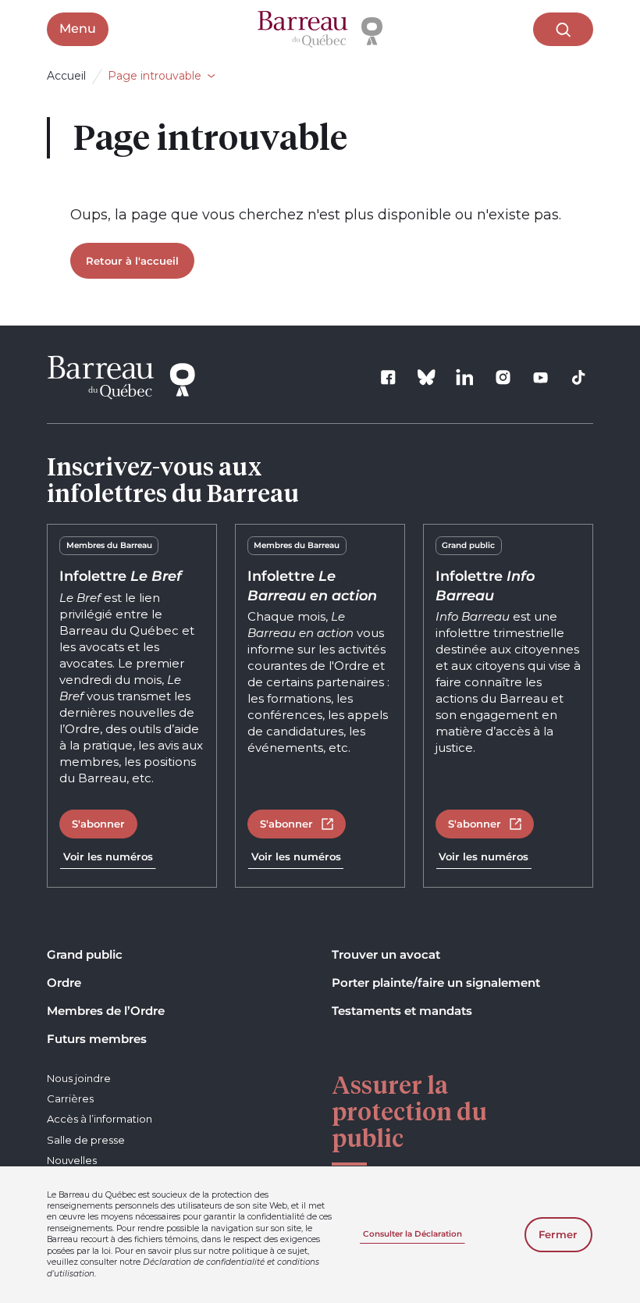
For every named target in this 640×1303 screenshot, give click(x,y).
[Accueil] (320, 29)
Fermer (558, 1234)
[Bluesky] (427, 378)
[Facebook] (389, 378)
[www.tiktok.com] (579, 378)
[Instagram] (502, 378)
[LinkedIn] (464, 378)
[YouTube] (541, 378)
